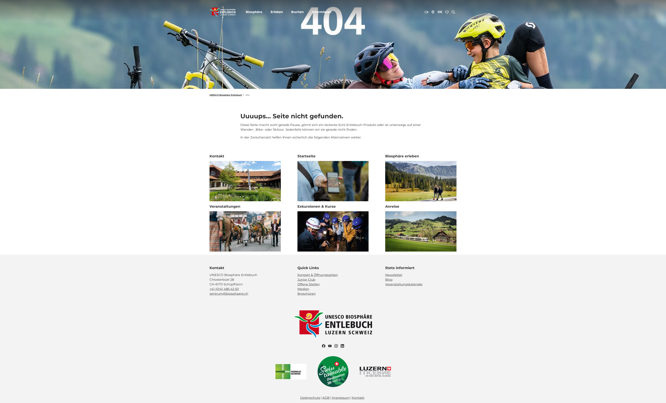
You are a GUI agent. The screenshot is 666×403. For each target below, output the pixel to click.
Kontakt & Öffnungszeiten (317, 275)
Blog (388, 280)
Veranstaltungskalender (404, 284)
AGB (326, 398)
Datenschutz (310, 398)
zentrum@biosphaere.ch (229, 294)
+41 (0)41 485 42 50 (224, 289)
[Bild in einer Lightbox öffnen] (333, 324)
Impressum (341, 398)
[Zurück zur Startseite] (223, 12)
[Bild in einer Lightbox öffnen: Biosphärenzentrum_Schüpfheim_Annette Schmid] (245, 181)
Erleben (277, 12)
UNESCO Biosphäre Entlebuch (226, 95)
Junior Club (306, 280)
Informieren (321, 12)
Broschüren (306, 294)
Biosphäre (254, 12)
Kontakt (358, 398)
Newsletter (393, 275)
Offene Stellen (308, 284)
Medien (303, 289)
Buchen (297, 12)
